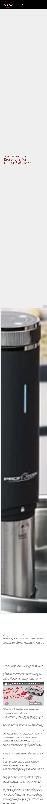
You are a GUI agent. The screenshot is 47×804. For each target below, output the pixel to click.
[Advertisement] (23, 624)
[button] (22, 4)
